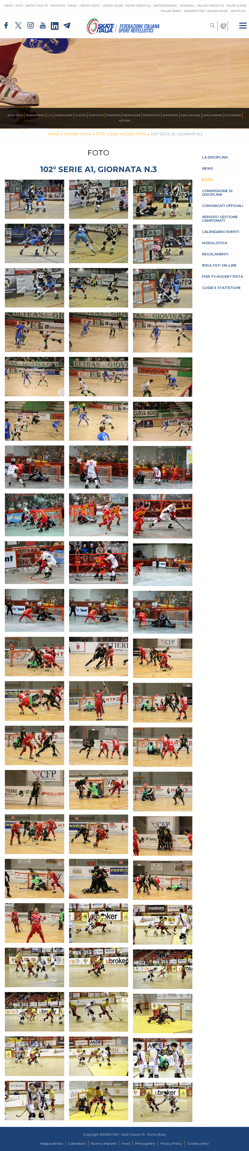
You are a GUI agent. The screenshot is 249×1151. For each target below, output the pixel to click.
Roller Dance (217, 11)
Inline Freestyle (138, 5)
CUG (50, 115)
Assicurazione (191, 115)
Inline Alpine (236, 5)
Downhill (187, 5)
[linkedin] (55, 26)
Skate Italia (15, 115)
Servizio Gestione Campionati (220, 219)
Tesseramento (35, 115)
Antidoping (170, 115)
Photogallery (145, 1143)
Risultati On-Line (219, 265)
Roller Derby (171, 11)
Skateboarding (165, 5)
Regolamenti (215, 254)
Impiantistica (151, 115)
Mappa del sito (51, 1143)
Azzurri (124, 120)
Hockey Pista (89, 5)
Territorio (113, 115)
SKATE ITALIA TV (37, 5)
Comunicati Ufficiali (222, 206)
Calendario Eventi (220, 232)
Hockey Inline (112, 5)
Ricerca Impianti (103, 1143)
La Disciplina (215, 157)
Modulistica (214, 243)
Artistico (58, 5)
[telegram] (67, 25)
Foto (19, 5)
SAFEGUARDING (213, 115)
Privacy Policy (171, 1143)
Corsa (72, 5)
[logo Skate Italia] (123, 33)
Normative (96, 115)
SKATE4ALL (239, 11)
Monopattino (194, 11)
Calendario (233, 115)
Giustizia (81, 115)
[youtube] (42, 25)
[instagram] (30, 25)
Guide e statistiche (221, 288)
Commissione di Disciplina (217, 193)
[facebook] (6, 25)
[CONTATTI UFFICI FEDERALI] (223, 26)
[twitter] (18, 25)
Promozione (132, 115)
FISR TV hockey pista (222, 276)
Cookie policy (198, 1143)
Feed (126, 1143)
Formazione (63, 115)
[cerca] (212, 26)
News (8, 5)
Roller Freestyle (210, 5)
